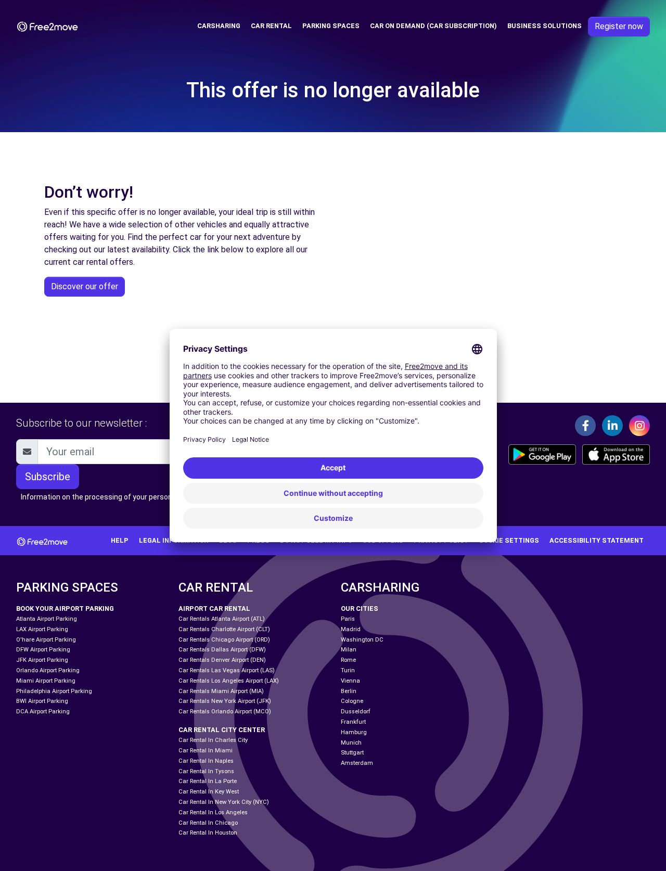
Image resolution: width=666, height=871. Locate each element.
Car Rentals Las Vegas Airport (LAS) (226, 670)
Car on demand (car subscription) (433, 26)
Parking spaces (331, 26)
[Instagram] (639, 425)
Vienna (350, 680)
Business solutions (544, 26)
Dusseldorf (355, 711)
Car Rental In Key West (208, 791)
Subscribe (47, 476)
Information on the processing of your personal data (108, 497)
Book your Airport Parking (65, 608)
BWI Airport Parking (42, 701)
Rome (348, 660)
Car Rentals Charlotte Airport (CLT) (224, 629)
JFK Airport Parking (42, 660)
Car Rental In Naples (206, 761)
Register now (619, 26)
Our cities (359, 608)
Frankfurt (353, 722)
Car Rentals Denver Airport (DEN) (222, 660)
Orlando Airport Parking (48, 670)
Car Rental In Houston (207, 832)
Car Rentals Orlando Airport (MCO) (224, 711)
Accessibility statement (596, 540)
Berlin (348, 691)
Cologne (352, 701)
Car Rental (271, 26)
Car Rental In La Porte (207, 781)
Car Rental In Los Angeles (213, 812)
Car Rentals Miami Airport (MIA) (221, 691)
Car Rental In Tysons (206, 771)
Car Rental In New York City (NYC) (223, 802)
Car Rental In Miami (205, 750)
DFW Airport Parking (43, 649)
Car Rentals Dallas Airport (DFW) (222, 649)
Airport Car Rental (214, 608)
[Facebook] (585, 425)
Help (120, 540)
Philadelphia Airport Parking (54, 691)
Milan (348, 649)
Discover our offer (84, 286)
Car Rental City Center (221, 730)
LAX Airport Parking (42, 629)
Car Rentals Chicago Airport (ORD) (224, 639)
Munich (351, 742)
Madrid (351, 629)
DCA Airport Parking (43, 711)
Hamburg (354, 732)
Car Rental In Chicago (208, 822)
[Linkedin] (612, 425)
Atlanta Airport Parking (46, 619)
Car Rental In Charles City (213, 740)
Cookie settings (509, 540)
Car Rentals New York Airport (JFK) (224, 701)
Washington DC (362, 639)
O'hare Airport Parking (46, 639)
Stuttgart (352, 752)
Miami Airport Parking (45, 680)
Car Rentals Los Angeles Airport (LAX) (228, 680)
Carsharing (218, 26)
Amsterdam (357, 763)
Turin (348, 670)
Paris (348, 619)
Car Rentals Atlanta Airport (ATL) (221, 619)
